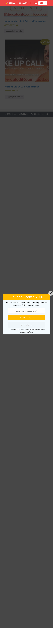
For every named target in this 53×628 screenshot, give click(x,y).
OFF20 (43, 3)
